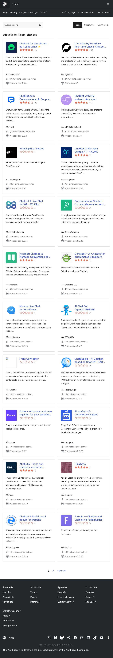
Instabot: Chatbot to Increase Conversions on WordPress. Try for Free (34, 255)
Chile (11, 637)
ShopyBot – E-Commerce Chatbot (86, 413)
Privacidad (8, 601)
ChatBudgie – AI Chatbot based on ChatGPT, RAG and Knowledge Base (89, 360)
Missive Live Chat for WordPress (29, 308)
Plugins (33, 597)
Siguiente (61, 570)
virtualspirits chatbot (31, 148)
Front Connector (29, 358)
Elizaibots (80, 464)
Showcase (35, 587)
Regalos (90, 601)
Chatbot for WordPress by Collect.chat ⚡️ (33, 45)
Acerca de (8, 587)
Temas (33, 592)
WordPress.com (12, 611)
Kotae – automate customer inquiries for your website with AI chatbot (35, 413)
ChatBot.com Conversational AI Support (34, 98)
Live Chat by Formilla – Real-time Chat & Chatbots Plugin (90, 45)
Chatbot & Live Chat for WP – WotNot (31, 203)
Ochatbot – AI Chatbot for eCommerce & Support (90, 255)
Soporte (62, 592)
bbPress (8, 620)
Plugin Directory (10, 12)
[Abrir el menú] (108, 4)
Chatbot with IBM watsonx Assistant (85, 98)
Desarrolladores (66, 597)
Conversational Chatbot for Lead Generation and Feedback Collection (89, 203)
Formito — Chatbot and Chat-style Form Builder (88, 518)
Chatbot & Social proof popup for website (32, 518)
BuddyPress (10, 625)
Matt (6, 615)
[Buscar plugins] (40, 25)
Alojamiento (8, 597)
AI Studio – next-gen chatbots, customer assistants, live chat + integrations (32, 466)
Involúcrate (91, 587)
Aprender (62, 587)
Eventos (89, 592)
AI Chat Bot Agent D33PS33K (85, 308)
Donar (89, 597)
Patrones (35, 601)
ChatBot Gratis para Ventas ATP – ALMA (86, 150)
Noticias (7, 592)
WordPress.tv (66, 601)
